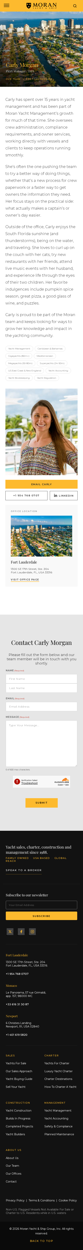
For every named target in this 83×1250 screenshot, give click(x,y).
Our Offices (13, 1173)
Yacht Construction (18, 1110)
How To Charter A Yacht (60, 1087)
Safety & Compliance (58, 1126)
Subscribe (41, 916)
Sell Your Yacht (15, 1087)
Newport (12, 1016)
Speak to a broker (24, 870)
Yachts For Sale (16, 1063)
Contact (11, 1181)
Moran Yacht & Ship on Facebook (21, 931)
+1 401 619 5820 (16, 1035)
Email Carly (41, 484)
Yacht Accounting (56, 1118)
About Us (12, 1158)
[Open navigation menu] (6, 6)
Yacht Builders (15, 1134)
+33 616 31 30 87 (17, 1004)
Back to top (41, 1240)
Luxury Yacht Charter (58, 1071)
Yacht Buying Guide (19, 1079)
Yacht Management (57, 1110)
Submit (42, 802)
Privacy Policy (15, 1200)
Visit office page (25, 579)
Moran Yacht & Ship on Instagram (32, 931)
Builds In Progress (18, 1118)
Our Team (13, 79)
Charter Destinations (58, 1079)
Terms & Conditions (42, 1200)
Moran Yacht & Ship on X (10, 931)
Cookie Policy (68, 1200)
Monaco (11, 985)
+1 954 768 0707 (26, 495)
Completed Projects (19, 1126)
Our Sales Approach (19, 1071)
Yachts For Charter (56, 1063)
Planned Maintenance (59, 1134)
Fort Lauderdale (39, 79)
